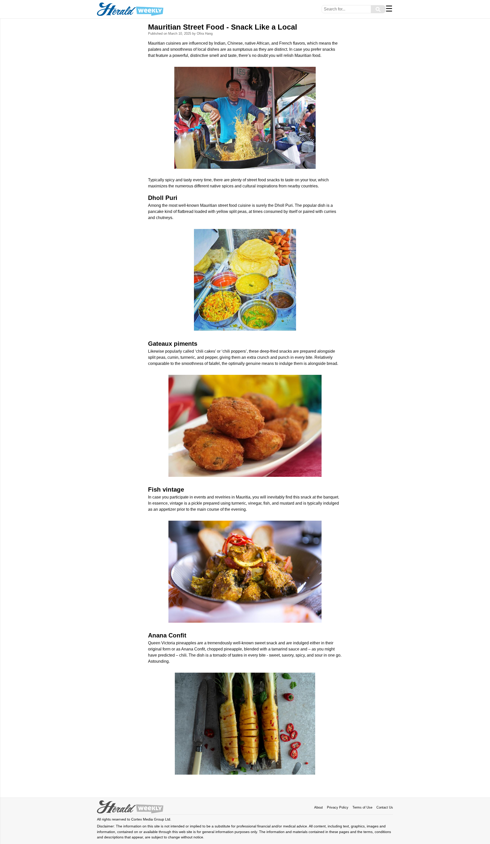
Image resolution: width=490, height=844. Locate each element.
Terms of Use (362, 807)
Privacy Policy (337, 807)
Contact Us (384, 807)
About (318, 807)
